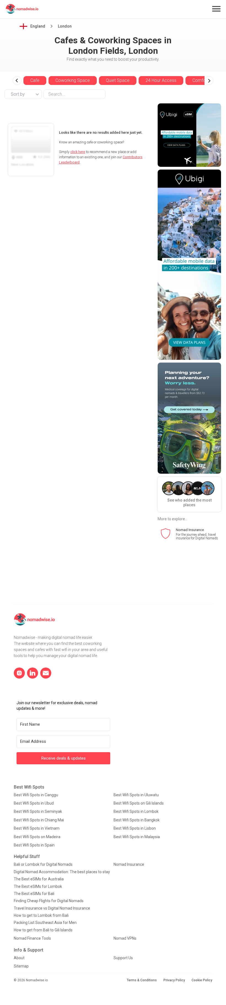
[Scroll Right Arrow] (209, 80)
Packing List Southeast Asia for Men (45, 922)
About (19, 958)
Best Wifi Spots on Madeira (37, 837)
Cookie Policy (202, 980)
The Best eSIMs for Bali (34, 893)
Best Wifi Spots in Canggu (36, 795)
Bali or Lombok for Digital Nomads (43, 864)
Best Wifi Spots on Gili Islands (139, 803)
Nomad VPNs (125, 938)
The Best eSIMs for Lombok (38, 886)
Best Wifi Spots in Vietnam (37, 828)
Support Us (123, 958)
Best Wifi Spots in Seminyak (38, 811)
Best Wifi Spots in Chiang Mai (39, 820)
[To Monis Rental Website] (189, 135)
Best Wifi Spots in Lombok (136, 811)
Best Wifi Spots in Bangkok (137, 820)
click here (77, 152)
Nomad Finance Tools (32, 938)
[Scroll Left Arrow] (17, 80)
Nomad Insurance (129, 864)
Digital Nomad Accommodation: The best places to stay (62, 872)
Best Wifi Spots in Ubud (34, 803)
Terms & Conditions (142, 980)
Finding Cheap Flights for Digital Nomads (49, 901)
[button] (216, 9)
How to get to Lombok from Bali (41, 915)
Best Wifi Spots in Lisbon (135, 828)
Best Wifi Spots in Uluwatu (136, 795)
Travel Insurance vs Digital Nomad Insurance (52, 908)
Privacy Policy (174, 980)
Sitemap (21, 966)
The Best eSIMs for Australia (39, 879)
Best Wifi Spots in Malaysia (137, 837)
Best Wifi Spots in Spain (34, 845)
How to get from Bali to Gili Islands (43, 930)
